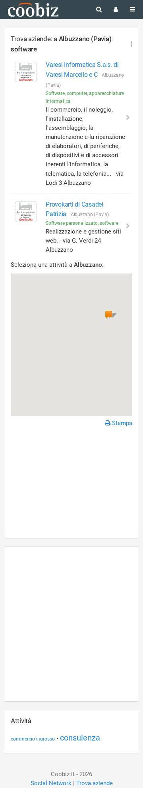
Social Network (51, 783)
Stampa (121, 423)
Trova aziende (94, 783)
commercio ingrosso (33, 739)
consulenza (80, 737)
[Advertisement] (71, 483)
